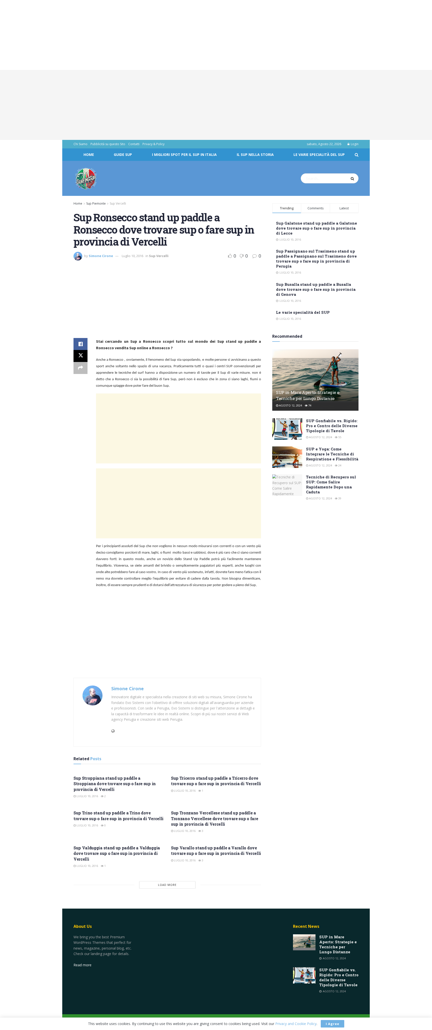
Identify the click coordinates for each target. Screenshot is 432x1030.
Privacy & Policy (153, 144)
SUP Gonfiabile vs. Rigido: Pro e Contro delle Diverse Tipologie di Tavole (332, 425)
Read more (83, 965)
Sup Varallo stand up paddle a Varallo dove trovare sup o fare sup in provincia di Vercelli (216, 850)
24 (339, 465)
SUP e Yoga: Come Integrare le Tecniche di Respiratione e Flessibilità (332, 453)
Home (89, 154)
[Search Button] (353, 178)
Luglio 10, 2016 (132, 256)
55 (339, 437)
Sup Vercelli (118, 203)
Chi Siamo (81, 144)
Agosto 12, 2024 (290, 405)
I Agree (332, 1024)
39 (339, 498)
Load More (167, 885)
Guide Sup (123, 154)
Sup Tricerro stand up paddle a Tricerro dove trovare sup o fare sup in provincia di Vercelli (216, 780)
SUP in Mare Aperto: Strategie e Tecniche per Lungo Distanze (307, 395)
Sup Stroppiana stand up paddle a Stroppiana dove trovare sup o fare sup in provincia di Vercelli (115, 783)
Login (354, 144)
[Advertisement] (150, 35)
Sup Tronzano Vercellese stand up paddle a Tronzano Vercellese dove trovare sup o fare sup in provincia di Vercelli (214, 818)
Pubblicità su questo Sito (107, 144)
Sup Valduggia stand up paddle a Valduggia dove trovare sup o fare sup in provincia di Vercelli (117, 853)
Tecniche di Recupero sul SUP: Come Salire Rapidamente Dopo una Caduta (331, 484)
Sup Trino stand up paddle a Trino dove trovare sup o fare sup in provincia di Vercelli (119, 815)
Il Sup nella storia (255, 154)
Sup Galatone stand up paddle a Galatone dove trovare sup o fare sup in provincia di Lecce (316, 228)
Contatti (134, 144)
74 (309, 405)
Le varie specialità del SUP (319, 154)
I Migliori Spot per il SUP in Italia (184, 154)
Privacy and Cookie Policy (295, 1023)
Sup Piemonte (96, 203)
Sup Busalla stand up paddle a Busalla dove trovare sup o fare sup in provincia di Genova (316, 289)
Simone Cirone (101, 256)
